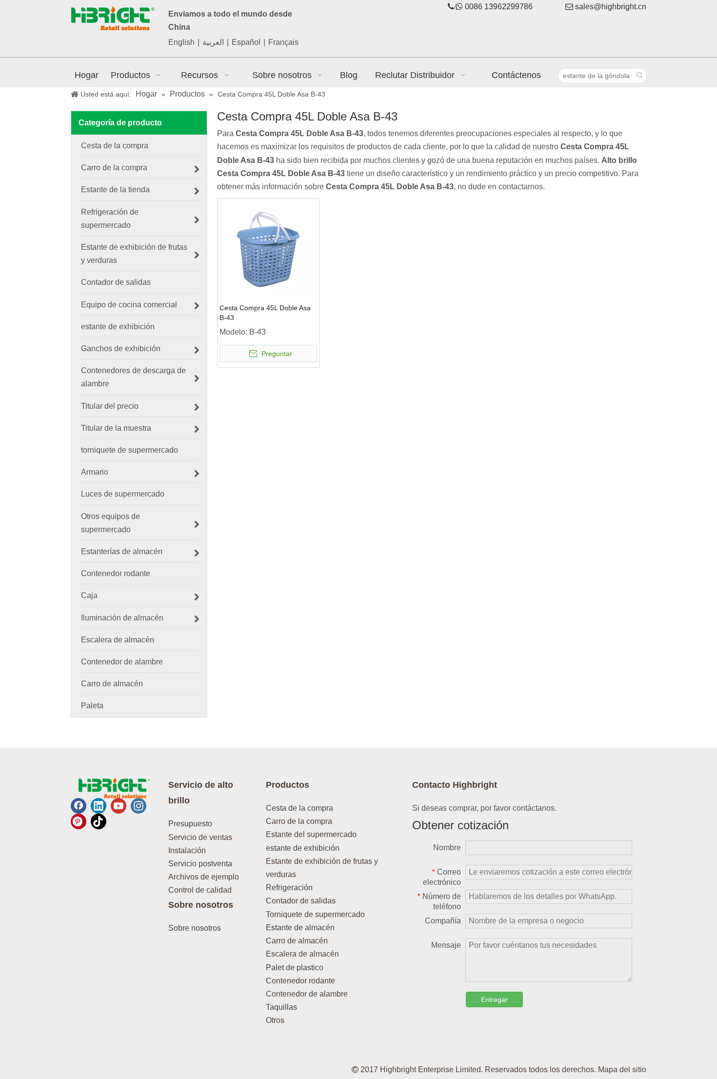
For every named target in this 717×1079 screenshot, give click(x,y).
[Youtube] (118, 806)
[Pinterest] (78, 821)
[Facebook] (78, 806)
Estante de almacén (300, 927)
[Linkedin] (98, 806)
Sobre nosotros (194, 928)
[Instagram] (138, 806)
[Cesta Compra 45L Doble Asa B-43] (268, 248)
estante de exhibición (302, 848)
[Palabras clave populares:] (639, 75)
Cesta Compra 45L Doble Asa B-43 (265, 312)
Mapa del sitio (622, 1069)
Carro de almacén (297, 941)
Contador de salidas (301, 901)
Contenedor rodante (300, 981)
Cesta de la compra (299, 808)
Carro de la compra (299, 821)
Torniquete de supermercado (315, 914)
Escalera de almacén (302, 954)
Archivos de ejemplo (203, 877)
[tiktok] (98, 821)
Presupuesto (190, 823)
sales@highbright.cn (610, 6)
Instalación (187, 850)
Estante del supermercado (311, 834)
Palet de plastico (294, 967)
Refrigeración (289, 887)
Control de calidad (200, 890)
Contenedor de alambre (307, 994)
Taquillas (281, 1007)
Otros (275, 1020)
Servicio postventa (200, 863)
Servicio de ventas (200, 837)
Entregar (494, 999)
